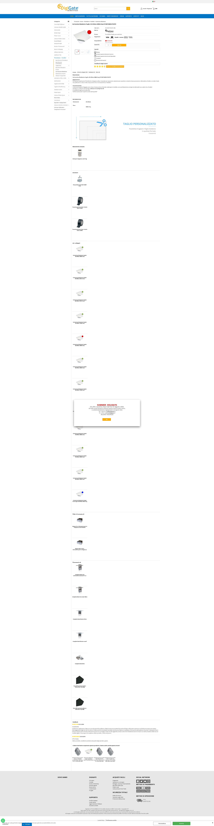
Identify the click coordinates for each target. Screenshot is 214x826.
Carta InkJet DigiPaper (59, 24)
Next (92, 37)
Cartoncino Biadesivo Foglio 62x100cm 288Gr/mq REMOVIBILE (80, 367)
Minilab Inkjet (57, 33)
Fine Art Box (57, 97)
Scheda (74, 72)
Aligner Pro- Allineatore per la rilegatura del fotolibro (79, 527)
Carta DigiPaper (80, 16)
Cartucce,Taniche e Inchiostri (61, 105)
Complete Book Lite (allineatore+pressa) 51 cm (79, 575)
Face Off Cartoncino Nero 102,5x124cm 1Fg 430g (80, 686)
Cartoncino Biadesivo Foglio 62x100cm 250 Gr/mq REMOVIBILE (80, 300)
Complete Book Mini (80, 663)
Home (71, 16)
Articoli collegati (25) (82, 72)
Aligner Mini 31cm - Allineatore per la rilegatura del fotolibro (80, 549)
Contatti (136, 16)
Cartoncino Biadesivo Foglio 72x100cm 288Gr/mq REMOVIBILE (80, 456)
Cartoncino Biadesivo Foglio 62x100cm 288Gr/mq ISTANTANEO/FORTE (80, 345)
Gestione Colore (58, 89)
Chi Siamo (102, 16)
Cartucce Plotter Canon (59, 38)
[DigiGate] (109, 32)
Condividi (98, 58)
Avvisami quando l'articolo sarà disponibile (105, 56)
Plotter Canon (57, 36)
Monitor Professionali (59, 46)
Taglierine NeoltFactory (59, 86)
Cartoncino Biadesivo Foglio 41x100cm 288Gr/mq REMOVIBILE (80, 256)
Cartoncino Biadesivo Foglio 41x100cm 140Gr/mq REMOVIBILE (80, 323)
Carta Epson (57, 100)
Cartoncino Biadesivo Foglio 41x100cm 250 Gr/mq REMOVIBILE (80, 278)
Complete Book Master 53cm (80, 619)
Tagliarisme (58, 65)
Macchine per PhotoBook (62, 60)
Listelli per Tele (57, 55)
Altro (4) (98, 72)
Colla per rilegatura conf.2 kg (80, 158)
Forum (122, 16)
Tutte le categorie (92, 16)
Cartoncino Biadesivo (61, 71)
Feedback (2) (92, 72)
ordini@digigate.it (110, 413)
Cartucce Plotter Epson (59, 95)
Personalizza (162, 823)
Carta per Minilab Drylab (60, 27)
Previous (73, 37)
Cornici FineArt (57, 41)
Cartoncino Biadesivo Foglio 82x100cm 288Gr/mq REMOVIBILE (80, 479)
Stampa (98, 52)
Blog (142, 16)
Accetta (181, 823)
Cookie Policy (5, 824)
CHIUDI (212, 822)
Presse (57, 69)
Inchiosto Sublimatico (59, 107)
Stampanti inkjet (58, 43)
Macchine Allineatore (60, 67)
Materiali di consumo (61, 73)
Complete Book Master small (80, 641)
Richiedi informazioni (101, 60)
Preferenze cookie (111, 820)
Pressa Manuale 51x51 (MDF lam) (80, 185)
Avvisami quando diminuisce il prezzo (104, 54)
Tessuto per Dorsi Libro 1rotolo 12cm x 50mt (79, 230)
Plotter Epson (57, 92)
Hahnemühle (57, 30)
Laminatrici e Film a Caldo (60, 78)
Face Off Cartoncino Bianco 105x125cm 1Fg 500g (79, 709)
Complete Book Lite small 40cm (79, 596)
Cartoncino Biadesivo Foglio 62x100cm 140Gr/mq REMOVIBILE (80, 389)
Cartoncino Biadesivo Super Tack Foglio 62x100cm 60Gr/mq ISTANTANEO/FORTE (79, 501)
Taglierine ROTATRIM (59, 84)
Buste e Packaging (58, 49)
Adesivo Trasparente (61, 75)
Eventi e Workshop (112, 16)
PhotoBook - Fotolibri (60, 58)
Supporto (129, 16)
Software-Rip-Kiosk (58, 52)
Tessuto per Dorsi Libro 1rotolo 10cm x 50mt (79, 208)
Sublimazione (57, 81)
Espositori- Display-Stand (60, 102)
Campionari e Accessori (59, 109)
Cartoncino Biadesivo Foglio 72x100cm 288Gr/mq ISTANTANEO (80, 434)
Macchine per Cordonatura (59, 63)
